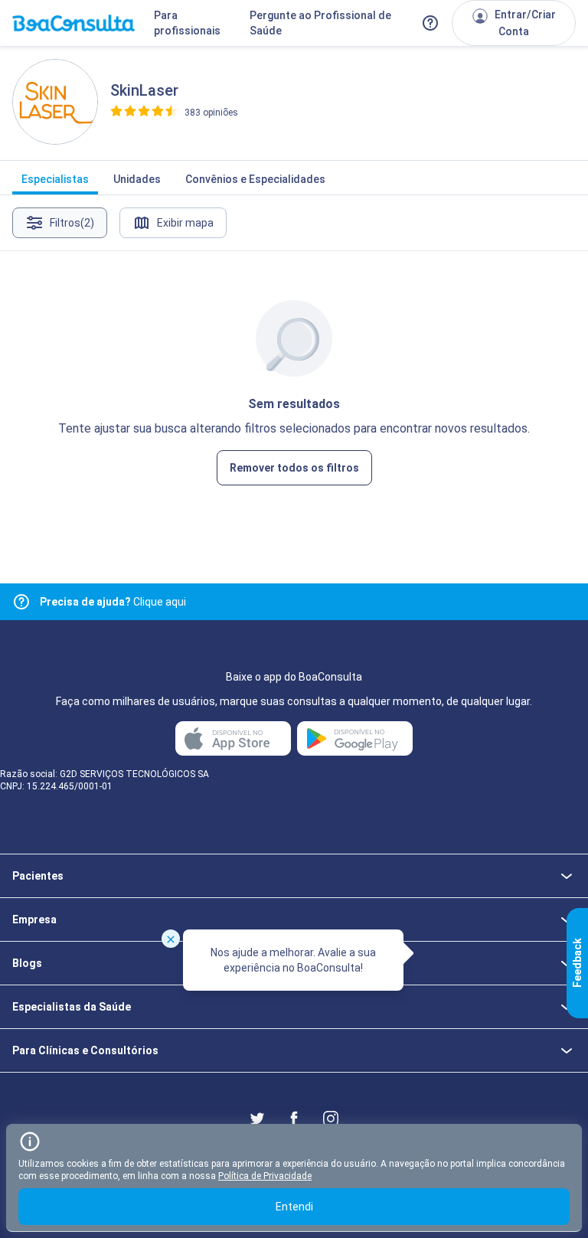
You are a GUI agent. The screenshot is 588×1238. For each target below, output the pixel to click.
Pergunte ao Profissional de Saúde (320, 23)
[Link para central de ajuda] (21, 602)
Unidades (137, 179)
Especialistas (55, 179)
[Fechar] (171, 938)
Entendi (294, 1206)
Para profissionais (187, 23)
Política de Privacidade (265, 1176)
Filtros (72, 223)
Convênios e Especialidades (255, 179)
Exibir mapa (185, 223)
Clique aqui (113, 602)
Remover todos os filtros (294, 468)
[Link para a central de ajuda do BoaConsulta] (430, 23)
